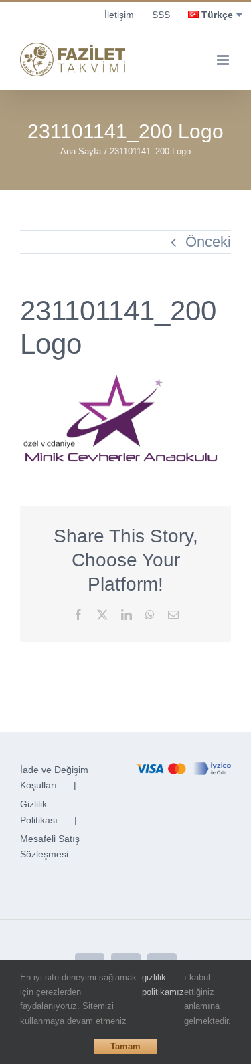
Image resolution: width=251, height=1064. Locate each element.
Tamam (125, 1046)
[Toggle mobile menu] (224, 60)
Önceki (208, 241)
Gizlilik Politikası (39, 812)
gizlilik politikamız (163, 984)
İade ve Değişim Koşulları (54, 777)
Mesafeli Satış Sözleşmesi (50, 846)
